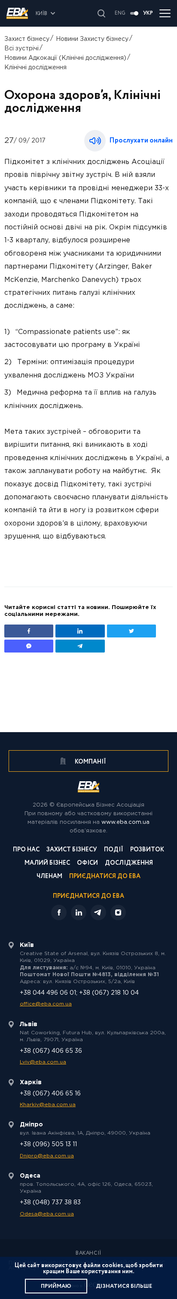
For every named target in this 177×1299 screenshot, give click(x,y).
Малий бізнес (47, 863)
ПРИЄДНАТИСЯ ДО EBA (88, 896)
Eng (120, 13)
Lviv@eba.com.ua (43, 1062)
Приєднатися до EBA (104, 877)
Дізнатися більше (124, 1286)
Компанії (89, 762)
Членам (49, 877)
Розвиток (147, 850)
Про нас (26, 850)
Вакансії (88, 1253)
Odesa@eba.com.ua (47, 1214)
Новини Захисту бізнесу (92, 39)
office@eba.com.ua (46, 1004)
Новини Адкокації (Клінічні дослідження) (65, 58)
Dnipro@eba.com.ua (47, 1156)
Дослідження (129, 863)
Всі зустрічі (21, 48)
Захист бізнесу (26, 39)
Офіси (87, 863)
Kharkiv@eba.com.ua (48, 1104)
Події (113, 850)
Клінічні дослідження (35, 67)
